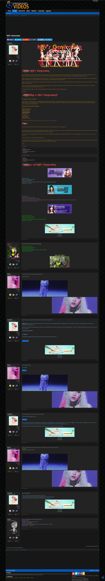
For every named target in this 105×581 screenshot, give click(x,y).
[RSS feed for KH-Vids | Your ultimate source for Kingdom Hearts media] (83, 573)
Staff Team (28, 577)
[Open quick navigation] (98, 15)
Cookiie (21, 37)
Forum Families (13, 37)
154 (18, 64)
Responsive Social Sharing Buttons (77, 580)
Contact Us (93, 570)
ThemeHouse (86, 578)
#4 (97, 360)
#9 (97, 529)
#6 (97, 442)
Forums (15, 11)
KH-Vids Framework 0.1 (78, 577)
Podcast (25, 577)
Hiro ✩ (23, 269)
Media (28, 11)
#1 (97, 238)
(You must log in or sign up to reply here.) (92, 546)
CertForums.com (86, 580)
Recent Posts (9, 13)
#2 (97, 269)
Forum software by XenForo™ (80, 575)
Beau (9, 274)
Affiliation (32, 577)
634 (18, 298)
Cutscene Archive (11, 577)
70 (17, 541)
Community (41, 11)
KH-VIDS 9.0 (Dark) (10, 570)
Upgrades (48, 11)
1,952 (17, 268)
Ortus (18, 58)
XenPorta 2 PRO (9, 547)
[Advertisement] (52, 25)
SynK (9, 519)
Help (97, 570)
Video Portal (21, 11)
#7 (97, 488)
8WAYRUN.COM (20, 547)
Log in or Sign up (95, 0)
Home (9, 11)
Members (34, 11)
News (7, 577)
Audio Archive (16, 577)
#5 (97, 409)
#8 (97, 514)
